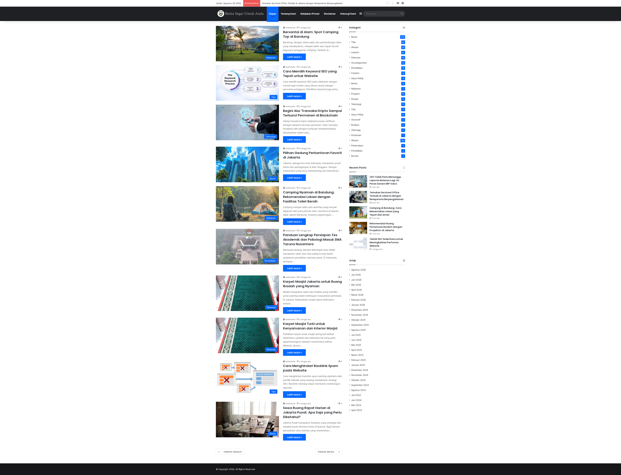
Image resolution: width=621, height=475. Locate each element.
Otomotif (355, 119)
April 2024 (356, 410)
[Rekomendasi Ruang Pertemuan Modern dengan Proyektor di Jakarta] (358, 228)
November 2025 (359, 315)
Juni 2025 (356, 340)
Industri (355, 52)
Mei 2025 (356, 345)
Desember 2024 (359, 370)
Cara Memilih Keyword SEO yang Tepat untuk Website (310, 73)
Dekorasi (355, 57)
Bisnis (354, 37)
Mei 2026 (356, 285)
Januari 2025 (358, 365)
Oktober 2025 (358, 320)
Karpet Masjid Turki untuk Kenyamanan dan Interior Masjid (310, 326)
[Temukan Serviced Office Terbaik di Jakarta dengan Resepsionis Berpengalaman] (358, 197)
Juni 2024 (356, 400)
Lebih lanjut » (294, 56)
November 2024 (359, 375)
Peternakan (357, 145)
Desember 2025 (359, 310)
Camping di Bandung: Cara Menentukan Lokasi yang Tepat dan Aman (386, 211)
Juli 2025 (356, 335)
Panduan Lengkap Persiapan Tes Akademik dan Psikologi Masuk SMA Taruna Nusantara (312, 239)
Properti (355, 94)
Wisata (354, 47)
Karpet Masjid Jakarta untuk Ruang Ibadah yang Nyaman (312, 283)
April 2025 (356, 350)
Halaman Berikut (326, 451)
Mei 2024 (356, 405)
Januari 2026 (358, 305)
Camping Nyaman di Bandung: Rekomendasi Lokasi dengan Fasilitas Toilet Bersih (308, 197)
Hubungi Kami (348, 13)
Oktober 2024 (358, 380)
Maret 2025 (357, 355)
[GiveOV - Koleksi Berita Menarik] (240, 14)
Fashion (355, 73)
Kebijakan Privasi (309, 13)
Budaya (355, 125)
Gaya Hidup (357, 78)
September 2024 (360, 385)
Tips (353, 42)
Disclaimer (330, 13)
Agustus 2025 (358, 330)
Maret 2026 (357, 295)
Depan (272, 13)
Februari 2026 (358, 300)
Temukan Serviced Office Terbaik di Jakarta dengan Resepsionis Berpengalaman (386, 196)
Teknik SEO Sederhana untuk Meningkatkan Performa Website (386, 242)
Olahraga (356, 130)
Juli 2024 (356, 395)
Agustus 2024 (358, 390)
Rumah (355, 156)
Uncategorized (358, 62)
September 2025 (360, 325)
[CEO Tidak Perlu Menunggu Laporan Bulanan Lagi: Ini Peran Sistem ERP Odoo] (358, 181)
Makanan (356, 88)
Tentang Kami (288, 13)
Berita (354, 83)
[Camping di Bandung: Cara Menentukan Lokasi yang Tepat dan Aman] (358, 212)
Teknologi (356, 104)
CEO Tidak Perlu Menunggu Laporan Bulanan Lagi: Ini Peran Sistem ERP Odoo (385, 180)
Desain (354, 99)
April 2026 (356, 290)
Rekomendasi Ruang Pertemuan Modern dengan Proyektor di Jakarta (386, 227)
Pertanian (356, 135)
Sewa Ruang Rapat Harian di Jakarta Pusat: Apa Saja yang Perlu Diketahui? (312, 412)
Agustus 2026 (358, 269)
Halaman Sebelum (233, 451)
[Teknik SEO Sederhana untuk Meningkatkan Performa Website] (358, 243)
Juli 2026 (356, 274)
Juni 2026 (356, 279)
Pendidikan (357, 68)
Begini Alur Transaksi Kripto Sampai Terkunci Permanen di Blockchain (312, 113)
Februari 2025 (358, 360)
